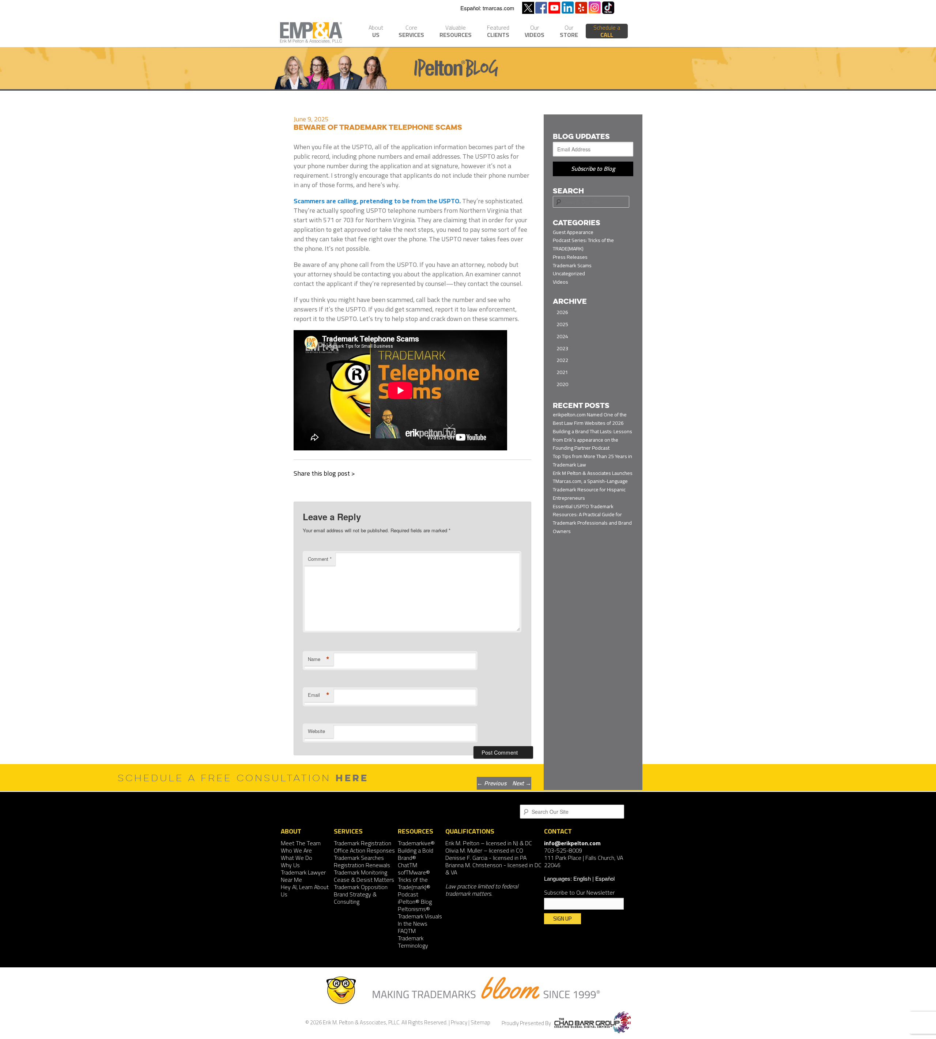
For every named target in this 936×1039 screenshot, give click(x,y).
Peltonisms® (414, 909)
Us (376, 32)
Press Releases (570, 257)
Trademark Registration (362, 843)
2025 (562, 324)
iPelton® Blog (415, 901)
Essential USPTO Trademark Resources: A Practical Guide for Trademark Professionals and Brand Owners (592, 519)
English (582, 878)
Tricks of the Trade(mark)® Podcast (414, 887)
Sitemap (480, 1022)
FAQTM (407, 930)
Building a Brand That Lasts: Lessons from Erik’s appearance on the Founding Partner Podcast (592, 440)
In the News (412, 923)
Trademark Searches (359, 857)
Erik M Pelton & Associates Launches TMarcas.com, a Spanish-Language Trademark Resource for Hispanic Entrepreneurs (593, 485)
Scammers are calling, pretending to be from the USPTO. (377, 201)
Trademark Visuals (420, 916)
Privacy (459, 1022)
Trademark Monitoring (360, 872)
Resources (455, 32)
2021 (562, 372)
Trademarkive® (416, 843)
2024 (562, 336)
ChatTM (407, 865)
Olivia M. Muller (463, 850)
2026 (562, 312)
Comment (320, 558)
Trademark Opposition (361, 887)
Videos (534, 32)
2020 (562, 384)
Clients (498, 32)
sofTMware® (414, 872)
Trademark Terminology (413, 941)
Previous (491, 783)
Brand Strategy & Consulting (355, 898)
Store (569, 32)
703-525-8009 (563, 850)
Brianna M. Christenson (473, 864)
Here (352, 777)
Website (316, 731)
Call (606, 31)
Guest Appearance (573, 232)
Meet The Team (301, 843)
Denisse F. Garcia (466, 857)
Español (605, 878)
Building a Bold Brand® (415, 854)
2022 (562, 360)
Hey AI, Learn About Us (305, 890)
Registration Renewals (362, 865)
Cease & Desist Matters (364, 879)
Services (411, 32)
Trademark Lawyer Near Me (303, 876)
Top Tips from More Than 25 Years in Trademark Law (592, 460)
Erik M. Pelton (462, 843)
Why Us (290, 865)
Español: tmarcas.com (487, 8)
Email (318, 695)
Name (318, 659)
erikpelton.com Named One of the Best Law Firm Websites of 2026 (590, 419)
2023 (562, 348)
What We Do (296, 857)
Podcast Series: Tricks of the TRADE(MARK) (583, 244)
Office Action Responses (364, 850)
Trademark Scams (572, 265)
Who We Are (296, 850)
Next (521, 783)
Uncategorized (569, 273)
